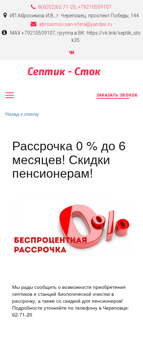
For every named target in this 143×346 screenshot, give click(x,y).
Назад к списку (22, 113)
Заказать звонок (117, 95)
